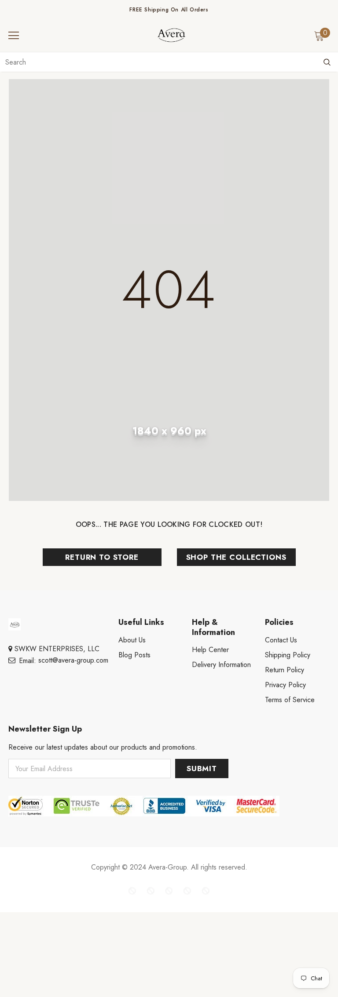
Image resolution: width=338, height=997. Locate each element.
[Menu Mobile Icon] (13, 35)
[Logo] (171, 35)
